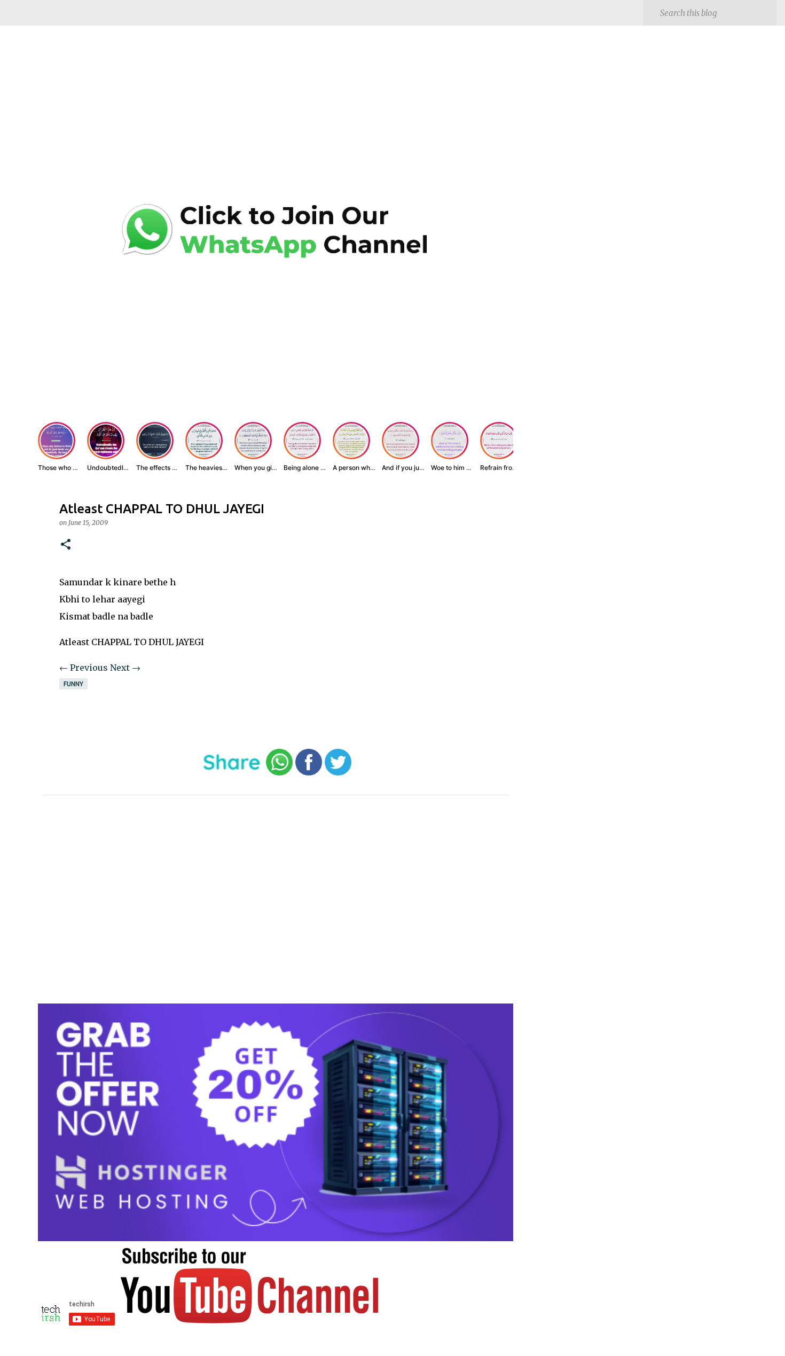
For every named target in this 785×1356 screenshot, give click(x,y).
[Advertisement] (275, 123)
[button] (65, 545)
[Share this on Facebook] (308, 773)
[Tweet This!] (338, 773)
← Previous (83, 667)
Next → (125, 667)
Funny (73, 683)
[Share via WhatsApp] (279, 773)
